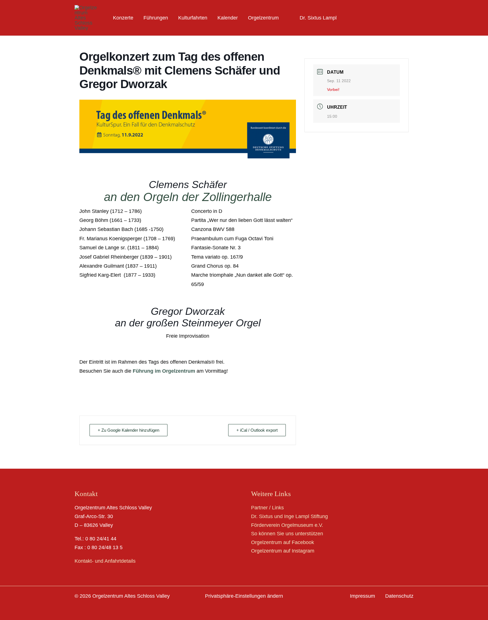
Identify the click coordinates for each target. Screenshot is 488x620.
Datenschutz (399, 596)
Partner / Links (267, 507)
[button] (281, 18)
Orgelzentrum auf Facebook (282, 542)
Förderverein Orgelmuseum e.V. (287, 525)
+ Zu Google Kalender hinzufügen (128, 430)
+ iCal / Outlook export (257, 430)
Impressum (362, 596)
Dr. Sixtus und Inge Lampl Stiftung (289, 516)
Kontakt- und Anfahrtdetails (105, 561)
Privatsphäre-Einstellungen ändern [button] (244, 596)
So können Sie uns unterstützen (287, 533)
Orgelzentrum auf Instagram (282, 551)
